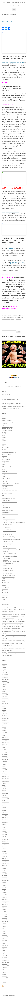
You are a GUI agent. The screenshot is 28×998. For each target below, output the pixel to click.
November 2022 (5, 739)
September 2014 (5, 884)
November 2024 (5, 699)
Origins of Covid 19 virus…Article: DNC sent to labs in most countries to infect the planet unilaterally (13, 631)
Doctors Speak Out (7, 529)
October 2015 (4, 861)
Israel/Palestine (5, 474)
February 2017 (5, 834)
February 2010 (5, 977)
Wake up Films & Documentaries (10, 572)
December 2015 (5, 858)
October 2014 (4, 882)
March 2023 (4, 732)
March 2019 (4, 792)
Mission (10, 645)
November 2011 (5, 942)
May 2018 (4, 809)
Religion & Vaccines (6, 512)
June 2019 (4, 786)
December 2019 (5, 776)
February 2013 (5, 916)
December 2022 (5, 737)
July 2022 (3, 745)
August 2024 (4, 705)
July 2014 (3, 887)
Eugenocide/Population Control (9, 531)
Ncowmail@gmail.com (16, 386)
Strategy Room (6, 565)
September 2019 (5, 781)
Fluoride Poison (5, 462)
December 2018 (5, 797)
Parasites (4, 497)
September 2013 (5, 904)
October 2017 (4, 820)
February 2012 (5, 936)
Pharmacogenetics (6, 500)
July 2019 (3, 785)
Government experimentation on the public (12, 539)
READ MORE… (5, 274)
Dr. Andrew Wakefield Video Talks (9, 452)
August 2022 (4, 744)
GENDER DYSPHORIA (6, 466)
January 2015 (4, 877)
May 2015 (4, 870)
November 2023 (5, 718)
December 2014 (5, 878)
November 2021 (5, 759)
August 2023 (4, 723)
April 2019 (4, 790)
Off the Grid (5, 551)
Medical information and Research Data (10, 483)
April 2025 (4, 691)
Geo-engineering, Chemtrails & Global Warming (13, 537)
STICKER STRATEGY (6, 394)
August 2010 (4, 967)
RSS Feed (6, 986)
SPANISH (4, 580)
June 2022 (4, 747)
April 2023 (4, 730)
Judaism (3, 476)
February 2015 (5, 875)
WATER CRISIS (5, 595)
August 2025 (4, 684)
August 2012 (4, 926)
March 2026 (4, 672)
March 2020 (4, 771)
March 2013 (4, 914)
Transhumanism (5, 587)
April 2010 (4, 974)
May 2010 (4, 972)
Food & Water (5, 532)
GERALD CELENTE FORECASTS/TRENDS (10, 468)
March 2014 (4, 894)
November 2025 (5, 679)
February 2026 (5, 674)
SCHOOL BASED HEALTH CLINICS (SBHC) (11, 561)
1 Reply (3, 25)
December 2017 (5, 817)
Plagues (3, 503)
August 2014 (4, 885)
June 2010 (4, 971)
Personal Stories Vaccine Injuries (10, 555)
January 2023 (4, 735)
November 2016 (5, 839)
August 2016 (4, 844)
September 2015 (5, 863)
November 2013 (5, 901)
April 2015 (4, 872)
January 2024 (4, 716)
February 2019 (5, 793)
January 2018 (4, 815)
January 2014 (4, 897)
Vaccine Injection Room (8, 570)
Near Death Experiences (7, 493)
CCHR (3, 439)
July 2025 (3, 686)
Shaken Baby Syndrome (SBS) (8, 577)
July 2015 (3, 867)
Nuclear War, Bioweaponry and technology (12, 549)
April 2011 (4, 953)
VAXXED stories (5, 592)
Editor (3, 635)
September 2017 (5, 822)
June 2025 (4, 688)
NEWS (3, 495)
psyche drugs (20, 317)
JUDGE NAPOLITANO (6, 478)
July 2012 (3, 928)
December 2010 (5, 960)
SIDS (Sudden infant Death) (8, 578)
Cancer (3, 435)
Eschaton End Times (6, 459)
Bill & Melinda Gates (6, 434)
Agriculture (4, 418)
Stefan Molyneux (5, 582)
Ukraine (3, 590)
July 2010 (3, 969)
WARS (3, 594)
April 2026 (4, 670)
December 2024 (5, 698)
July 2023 (3, 725)
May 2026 (4, 669)
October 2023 (4, 720)
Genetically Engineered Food (9, 536)
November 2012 (5, 921)
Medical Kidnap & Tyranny (7, 485)
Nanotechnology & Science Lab (9, 548)
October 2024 (4, 701)
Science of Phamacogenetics (8, 319)
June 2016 (4, 848)
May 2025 (4, 689)
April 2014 (4, 892)
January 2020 (4, 774)
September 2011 (5, 945)
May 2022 (4, 749)
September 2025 (5, 682)
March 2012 (4, 935)
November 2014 (5, 880)
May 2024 (4, 710)
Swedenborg (4, 584)
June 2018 (4, 807)
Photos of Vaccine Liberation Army (9, 502)
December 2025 (5, 677)
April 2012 (4, 933)
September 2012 (5, 924)
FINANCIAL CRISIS (5, 461)
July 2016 (3, 846)
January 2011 (4, 959)
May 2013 (4, 911)
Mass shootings (12, 317)
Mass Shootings (7, 21)
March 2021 (4, 769)
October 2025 (4, 681)
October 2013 (4, 902)
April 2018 (4, 810)
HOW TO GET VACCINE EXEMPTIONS (9, 473)
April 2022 (4, 751)
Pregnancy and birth (17, 315)
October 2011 (4, 943)
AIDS (4, 517)
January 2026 (4, 676)
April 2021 (4, 768)
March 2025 (4, 693)
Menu (14, 9)
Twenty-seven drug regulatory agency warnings (13, 62)
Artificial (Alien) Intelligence (7, 430)
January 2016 (4, 856)
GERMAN (4, 469)
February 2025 (5, 694)
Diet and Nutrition (6, 527)
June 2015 (4, 868)
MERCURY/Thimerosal (6, 486)
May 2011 (4, 952)
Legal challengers (5, 480)
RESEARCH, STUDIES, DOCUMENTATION (10, 514)
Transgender (4, 585)
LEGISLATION (4, 481)
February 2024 (5, 715)
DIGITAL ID (4, 449)
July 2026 (3, 665)
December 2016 (5, 838)
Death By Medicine (7, 526)
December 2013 (5, 899)
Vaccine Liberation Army (14, 3)
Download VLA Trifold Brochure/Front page (11, 405)
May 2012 (4, 931)
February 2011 (5, 957)
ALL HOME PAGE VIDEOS (7, 420)
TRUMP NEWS (5, 589)
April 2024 (4, 711)
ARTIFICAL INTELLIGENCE (7, 428)
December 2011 (5, 940)
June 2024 (4, 708)
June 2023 (4, 727)
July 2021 (3, 766)
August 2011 (4, 947)
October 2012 (4, 923)
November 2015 (5, 860)
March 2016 (4, 853)
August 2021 (4, 764)
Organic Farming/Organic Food (9, 553)
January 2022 (4, 756)
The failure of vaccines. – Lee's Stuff (9, 607)
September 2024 (5, 703)
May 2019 (4, 788)
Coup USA (4, 444)
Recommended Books (6, 509)
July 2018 (3, 805)
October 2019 (4, 780)
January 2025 (4, 696)
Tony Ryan (4, 652)
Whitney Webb (5, 597)
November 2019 (5, 778)
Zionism (3, 599)
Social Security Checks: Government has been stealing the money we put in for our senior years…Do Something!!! (14, 636)
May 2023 (4, 728)
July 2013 (3, 907)
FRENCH (3, 464)
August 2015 (4, 865)
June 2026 (4, 667)
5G (2, 416)
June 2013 (4, 909)
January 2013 (4, 918)
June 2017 (4, 827)
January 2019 (4, 795)
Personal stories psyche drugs (8, 498)
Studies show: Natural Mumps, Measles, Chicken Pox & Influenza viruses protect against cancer (13, 609)
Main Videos (5, 423)
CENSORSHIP (4, 440)
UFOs (4, 566)
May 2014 (4, 890)
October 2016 (4, 841)
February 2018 (5, 814)
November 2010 (5, 962)
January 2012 (4, 938)
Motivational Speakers (7, 544)
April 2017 (4, 831)
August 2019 (4, 783)
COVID (3, 445)
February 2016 (5, 855)
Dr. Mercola (4, 456)
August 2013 (4, 906)
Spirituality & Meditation (8, 563)
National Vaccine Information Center (9, 490)
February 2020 (5, 773)
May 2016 (4, 849)
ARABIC (3, 425)
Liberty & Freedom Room (8, 543)
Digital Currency (5, 447)
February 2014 (5, 895)
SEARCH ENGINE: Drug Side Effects (9, 575)
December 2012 (5, 919)
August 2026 (4, 664)
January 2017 (4, 836)
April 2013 (4, 913)
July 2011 (3, 948)
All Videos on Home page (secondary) (11, 422)
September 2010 (5, 965)
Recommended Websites (7, 510)
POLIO (3, 505)
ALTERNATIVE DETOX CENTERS (9, 519)
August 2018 (4, 803)
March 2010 (4, 976)
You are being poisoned (8, 573)
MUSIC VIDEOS (6, 546)
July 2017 (3, 826)
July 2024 (3, 706)
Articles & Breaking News (7, 427)
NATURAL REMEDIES (6, 491)
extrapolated (10, 264)
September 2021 (5, 763)
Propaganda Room (6, 507)
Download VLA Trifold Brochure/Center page (11, 403)
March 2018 (4, 812)
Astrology (4, 432)
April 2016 (4, 851)
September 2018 (5, 802)
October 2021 (4, 761)
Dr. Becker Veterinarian (7, 454)
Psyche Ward (5, 560)
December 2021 (5, 757)
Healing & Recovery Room (8, 541)
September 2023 (5, 722)
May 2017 (4, 829)
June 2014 (4, 889)
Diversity (4, 451)
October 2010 (4, 964)
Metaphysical (5, 488)
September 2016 (5, 843)
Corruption (4, 442)
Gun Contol (4, 471)
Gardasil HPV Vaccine (7, 534)
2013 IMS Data (11, 248)
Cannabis (4, 437)
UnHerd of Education (7, 568)
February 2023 (5, 734)
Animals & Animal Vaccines (8, 520)
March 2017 (4, 832)
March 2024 (4, 713)
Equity (3, 457)
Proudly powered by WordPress (8, 995)
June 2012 (4, 930)
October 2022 (4, 740)
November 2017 (5, 819)
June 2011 (4, 950)
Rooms (3, 515)
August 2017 (4, 824)
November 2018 (5, 798)
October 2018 (4, 800)
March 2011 (4, 955)
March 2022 (4, 752)
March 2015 (4, 873)
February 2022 (5, 754)
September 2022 (5, 742)
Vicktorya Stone (5, 647)
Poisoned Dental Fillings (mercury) (10, 556)
